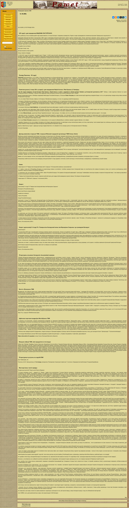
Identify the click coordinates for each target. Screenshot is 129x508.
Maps (63, 500)
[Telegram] (126, 17)
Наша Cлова (75, 500)
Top (126, 497)
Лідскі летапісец (82, 500)
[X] (121, 17)
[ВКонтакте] (113, 17)
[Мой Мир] (118, 17)
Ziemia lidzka (68, 500)
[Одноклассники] (116, 17)
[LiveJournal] (123, 17)
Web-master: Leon (26, 504)
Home (60, 500)
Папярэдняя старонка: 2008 (24, 10)
